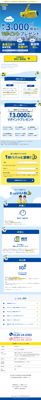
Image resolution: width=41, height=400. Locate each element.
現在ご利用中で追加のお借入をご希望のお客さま (9, 64)
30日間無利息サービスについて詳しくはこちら (14, 289)
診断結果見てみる (20, 180)
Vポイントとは (21, 123)
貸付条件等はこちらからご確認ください (8, 67)
